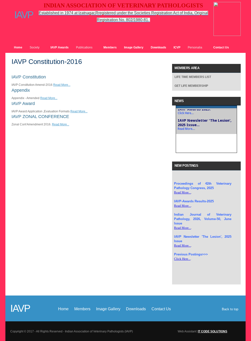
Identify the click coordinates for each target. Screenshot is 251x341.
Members (110, 47)
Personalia (195, 47)
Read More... (61, 85)
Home (18, 47)
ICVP (177, 47)
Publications (84, 47)
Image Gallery (133, 47)
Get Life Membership (191, 86)
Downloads (158, 47)
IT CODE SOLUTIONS (212, 331)
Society (34, 47)
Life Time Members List (193, 77)
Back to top (230, 309)
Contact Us (221, 47)
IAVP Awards (59, 47)
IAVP (21, 14)
